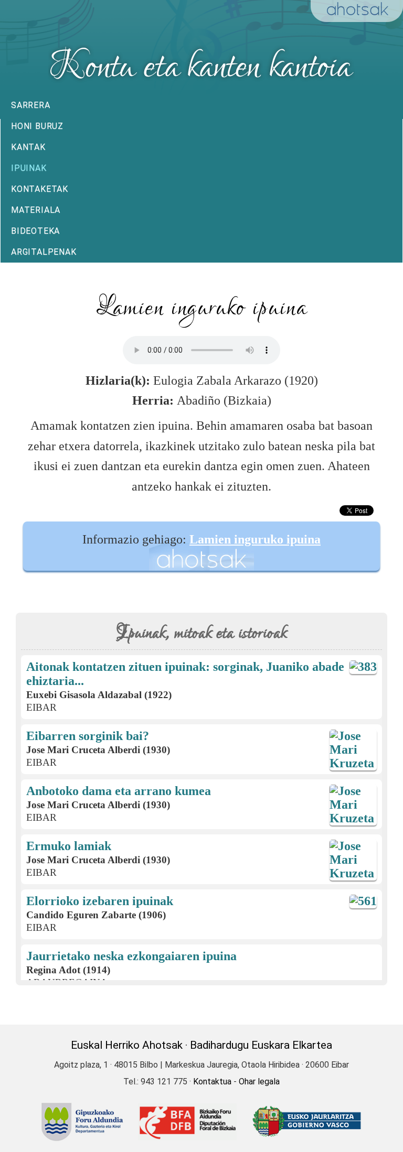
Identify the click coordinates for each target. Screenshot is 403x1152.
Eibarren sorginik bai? (87, 736)
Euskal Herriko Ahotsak (127, 1045)
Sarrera (30, 105)
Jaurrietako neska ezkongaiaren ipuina (131, 956)
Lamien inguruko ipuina (255, 539)
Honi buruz (37, 126)
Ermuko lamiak (68, 846)
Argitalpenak (44, 252)
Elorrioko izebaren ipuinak (99, 901)
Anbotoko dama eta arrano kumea (118, 791)
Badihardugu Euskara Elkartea (261, 1045)
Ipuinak (29, 168)
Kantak (28, 147)
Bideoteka (35, 231)
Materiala (35, 210)
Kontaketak (39, 189)
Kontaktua (212, 1081)
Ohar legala (259, 1081)
